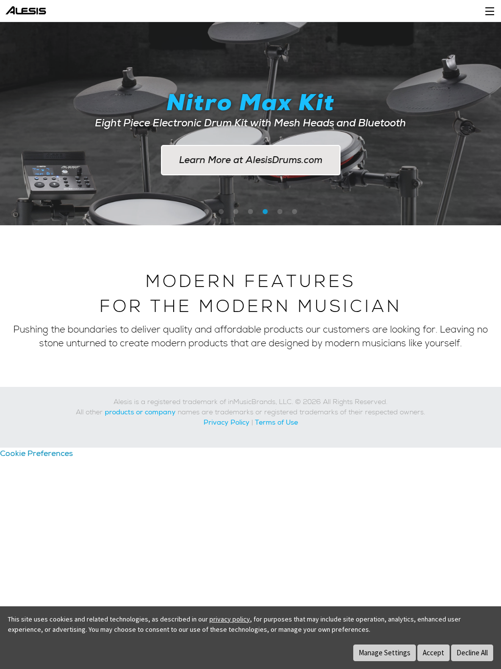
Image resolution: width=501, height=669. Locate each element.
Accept (433, 652)
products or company (140, 411)
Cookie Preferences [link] (36, 453)
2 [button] (221, 212)
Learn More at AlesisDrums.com (250, 160)
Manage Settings (384, 652)
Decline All (472, 652)
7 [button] (294, 212)
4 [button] (250, 212)
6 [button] (280, 212)
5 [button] (265, 212)
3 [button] (236, 212)
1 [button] (206, 212)
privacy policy (229, 619)
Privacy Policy (227, 422)
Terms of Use (276, 422)
